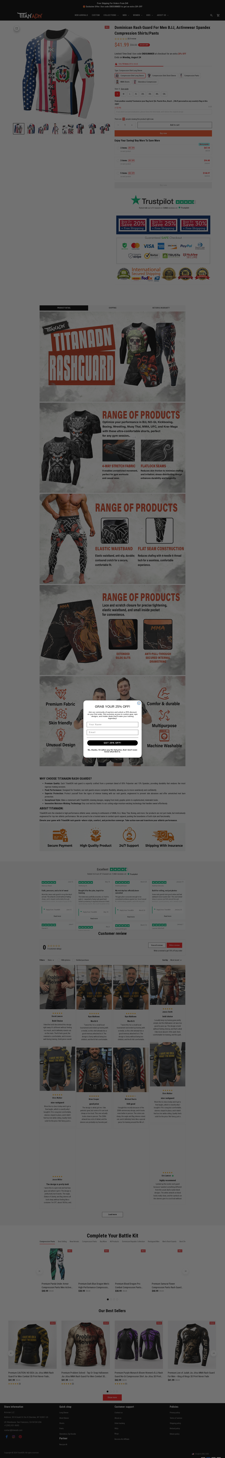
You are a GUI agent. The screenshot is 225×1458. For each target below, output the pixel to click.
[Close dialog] (138, 703)
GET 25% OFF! (112, 743)
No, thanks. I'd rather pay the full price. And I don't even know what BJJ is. (112, 751)
